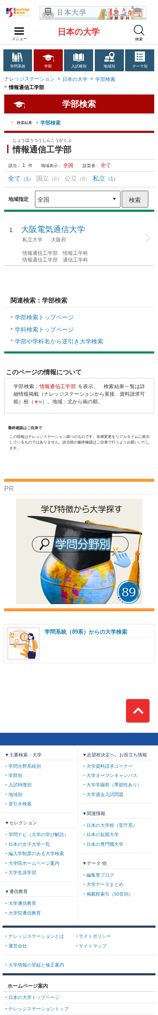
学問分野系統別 (24, 766)
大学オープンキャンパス (111, 775)
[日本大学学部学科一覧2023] (93, 9)
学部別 (15, 775)
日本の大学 (79, 31)
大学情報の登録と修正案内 (36, 964)
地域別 (109, 66)
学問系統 (17, 66)
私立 (105, 178)
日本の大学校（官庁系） (111, 825)
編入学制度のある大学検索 (36, 853)
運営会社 (17, 945)
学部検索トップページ (44, 317)
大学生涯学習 (22, 872)
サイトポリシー (95, 936)
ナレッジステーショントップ (38, 1008)
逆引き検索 (20, 803)
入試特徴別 (20, 784)
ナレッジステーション (29, 79)
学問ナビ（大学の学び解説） (38, 834)
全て (21, 178)
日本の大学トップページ (33, 997)
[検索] (139, 30)
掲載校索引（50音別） (109, 893)
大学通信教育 (22, 903)
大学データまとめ (104, 884)
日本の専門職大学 (104, 844)
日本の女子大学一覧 (29, 844)
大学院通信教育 (24, 912)
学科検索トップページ (44, 329)
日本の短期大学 (102, 834)
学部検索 (105, 79)
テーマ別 (139, 66)
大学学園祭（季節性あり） (114, 784)
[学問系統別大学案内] (79, 501)
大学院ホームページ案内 (33, 863)
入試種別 (78, 66)
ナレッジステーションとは (36, 936)
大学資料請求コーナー (109, 766)
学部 (48, 66)
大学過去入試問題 (104, 794)
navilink (19, 31)
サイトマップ (93, 945)
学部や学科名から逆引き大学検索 (59, 341)
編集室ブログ (100, 874)
